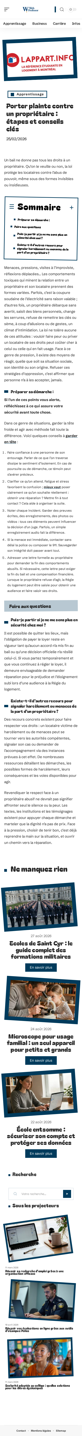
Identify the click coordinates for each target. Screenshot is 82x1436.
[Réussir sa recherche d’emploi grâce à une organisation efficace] (38, 1239)
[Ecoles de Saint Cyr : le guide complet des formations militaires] (39, 907)
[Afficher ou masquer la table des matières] (67, 208)
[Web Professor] (30, 9)
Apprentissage (30, 94)
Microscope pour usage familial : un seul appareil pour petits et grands (41, 1042)
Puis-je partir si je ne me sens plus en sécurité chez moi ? (42, 236)
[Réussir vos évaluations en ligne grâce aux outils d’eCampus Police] (42, 1300)
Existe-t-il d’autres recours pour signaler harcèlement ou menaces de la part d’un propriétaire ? (43, 249)
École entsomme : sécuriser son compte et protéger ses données (41, 1136)
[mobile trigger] (7, 9)
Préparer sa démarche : (34, 219)
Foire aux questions (27, 226)
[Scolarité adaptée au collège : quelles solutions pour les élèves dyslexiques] (40, 1357)
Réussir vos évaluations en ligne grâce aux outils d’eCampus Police (39, 1329)
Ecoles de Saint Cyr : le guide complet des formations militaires (41, 949)
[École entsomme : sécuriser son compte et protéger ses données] (39, 1093)
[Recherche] (62, 9)
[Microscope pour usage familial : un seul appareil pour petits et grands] (42, 1000)
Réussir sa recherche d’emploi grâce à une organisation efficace (34, 1272)
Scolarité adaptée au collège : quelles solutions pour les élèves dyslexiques (37, 1386)
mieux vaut (52, 487)
